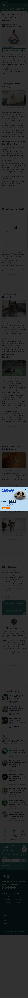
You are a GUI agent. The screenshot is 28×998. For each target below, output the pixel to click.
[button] (25, 489)
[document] (14, 499)
